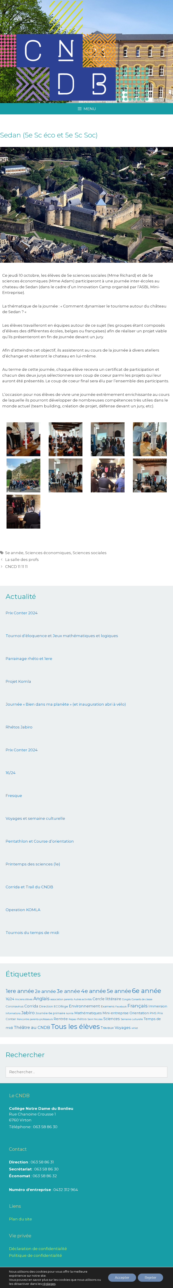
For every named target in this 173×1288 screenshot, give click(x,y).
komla (69, 1013)
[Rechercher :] (86, 1072)
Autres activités (83, 999)
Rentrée (61, 1019)
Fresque (14, 795)
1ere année (20, 991)
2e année (45, 991)
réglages (48, 1284)
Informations (13, 1013)
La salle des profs (22, 559)
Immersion (157, 1006)
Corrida (31, 1006)
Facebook (121, 1006)
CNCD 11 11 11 (16, 566)
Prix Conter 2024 (22, 613)
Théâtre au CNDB (32, 1027)
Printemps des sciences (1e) (33, 864)
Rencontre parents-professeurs (35, 1019)
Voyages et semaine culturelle (35, 818)
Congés (126, 999)
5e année (14, 553)
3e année (68, 991)
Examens (107, 1006)
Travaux (107, 1028)
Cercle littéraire (107, 999)
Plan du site (20, 1219)
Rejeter (150, 1278)
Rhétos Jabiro (19, 727)
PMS (153, 1013)
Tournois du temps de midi (32, 932)
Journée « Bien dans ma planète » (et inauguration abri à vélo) (66, 704)
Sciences (111, 1018)
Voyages (123, 1027)
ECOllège (61, 1006)
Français (137, 1006)
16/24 (11, 772)
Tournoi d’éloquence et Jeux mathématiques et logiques (62, 635)
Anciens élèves (23, 999)
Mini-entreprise (115, 1013)
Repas (72, 1019)
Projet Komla (18, 681)
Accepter (122, 1278)
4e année (93, 991)
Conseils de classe (142, 999)
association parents (61, 999)
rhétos (81, 1019)
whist (135, 1028)
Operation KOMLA (23, 910)
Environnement (84, 1006)
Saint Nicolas (94, 1019)
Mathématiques (88, 1013)
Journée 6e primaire (50, 1013)
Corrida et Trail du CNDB (29, 887)
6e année (146, 991)
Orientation (139, 1013)
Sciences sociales (90, 553)
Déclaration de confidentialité (38, 1248)
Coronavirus (14, 1006)
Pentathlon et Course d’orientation (40, 841)
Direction (46, 1006)
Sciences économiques (48, 553)
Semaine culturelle (132, 1019)
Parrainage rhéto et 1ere (29, 658)
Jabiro (28, 1012)
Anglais (41, 998)
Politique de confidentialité (35, 1255)
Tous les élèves (75, 1026)
